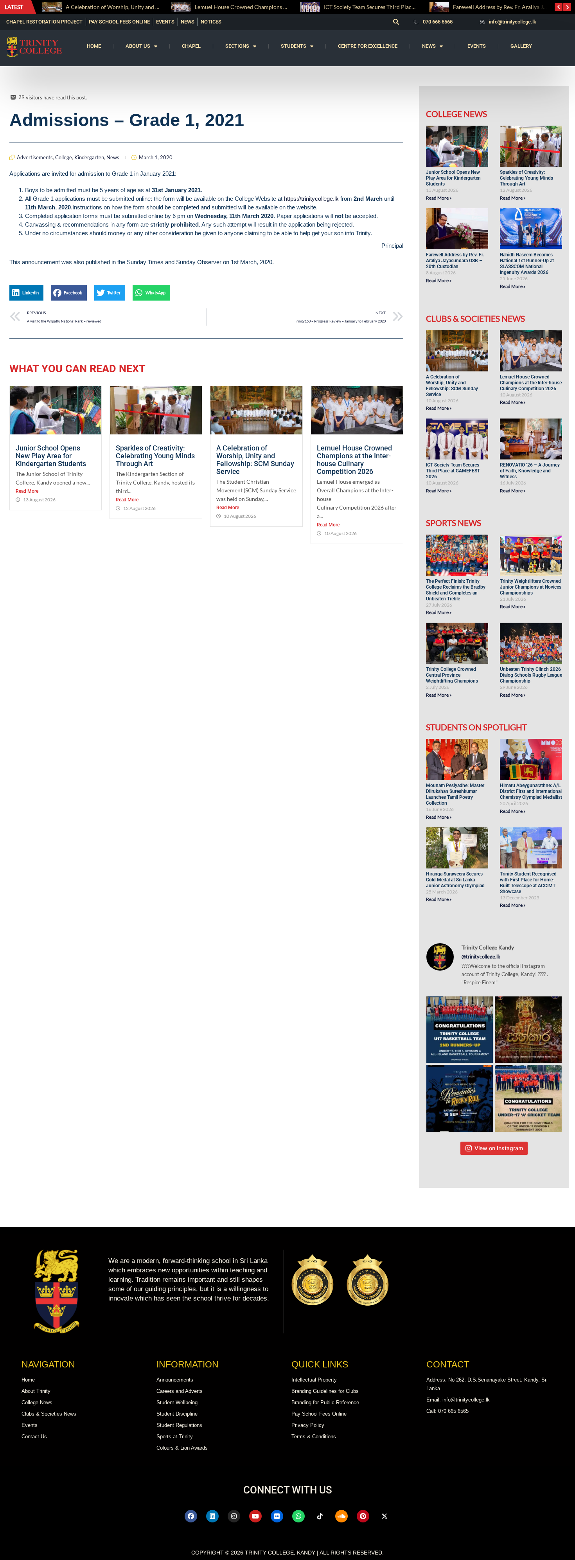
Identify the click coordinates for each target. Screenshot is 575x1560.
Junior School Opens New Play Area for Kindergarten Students (52, 456)
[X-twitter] (384, 1516)
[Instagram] (234, 1516)
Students (293, 46)
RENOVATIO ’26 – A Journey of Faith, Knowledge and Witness (530, 470)
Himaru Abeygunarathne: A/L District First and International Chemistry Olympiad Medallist (531, 791)
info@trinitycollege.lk (512, 22)
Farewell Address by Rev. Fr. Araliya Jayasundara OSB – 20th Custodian (410, 7)
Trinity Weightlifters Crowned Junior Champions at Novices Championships (530, 587)
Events (476, 46)
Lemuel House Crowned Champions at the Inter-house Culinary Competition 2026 (354, 460)
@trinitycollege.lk (481, 956)
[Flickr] (277, 1516)
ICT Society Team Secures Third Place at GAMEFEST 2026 (264, 7)
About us (138, 46)
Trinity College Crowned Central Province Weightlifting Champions (452, 675)
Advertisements (35, 157)
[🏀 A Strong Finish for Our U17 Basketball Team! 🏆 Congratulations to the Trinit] (459, 1029)
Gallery (521, 46)
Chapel (191, 46)
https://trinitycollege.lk (311, 198)
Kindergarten (89, 157)
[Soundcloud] (341, 1516)
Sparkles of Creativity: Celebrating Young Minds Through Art (155, 456)
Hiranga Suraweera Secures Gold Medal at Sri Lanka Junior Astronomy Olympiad (456, 879)
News (429, 46)
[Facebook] (191, 1516)
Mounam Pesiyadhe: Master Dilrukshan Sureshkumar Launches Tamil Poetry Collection (455, 794)
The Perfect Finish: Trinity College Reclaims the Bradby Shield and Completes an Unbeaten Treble (455, 590)
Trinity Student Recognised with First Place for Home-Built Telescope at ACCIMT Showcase (528, 882)
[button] (395, 21)
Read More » (439, 198)
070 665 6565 (438, 22)
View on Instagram (498, 1148)
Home (94, 46)
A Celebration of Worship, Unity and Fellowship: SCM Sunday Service (255, 460)
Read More (27, 491)
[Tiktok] (320, 1516)
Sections (237, 46)
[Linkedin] (212, 1516)
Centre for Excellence (367, 46)
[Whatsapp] (298, 1516)
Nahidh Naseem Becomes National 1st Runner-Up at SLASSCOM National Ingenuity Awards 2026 (527, 263)
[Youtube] (255, 1516)
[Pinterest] (363, 1516)
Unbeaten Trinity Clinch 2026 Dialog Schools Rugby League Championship (531, 675)
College (63, 157)
